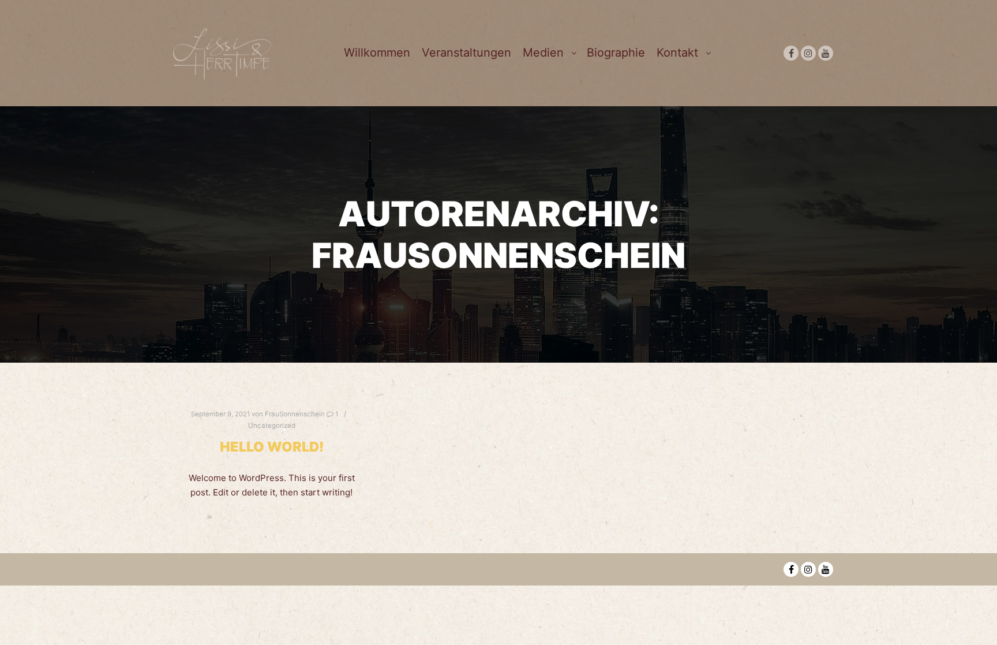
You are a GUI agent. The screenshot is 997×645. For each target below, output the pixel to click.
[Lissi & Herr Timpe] (221, 53)
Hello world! (272, 446)
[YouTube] (825, 53)
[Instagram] (808, 53)
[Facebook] (791, 53)
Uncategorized (271, 426)
